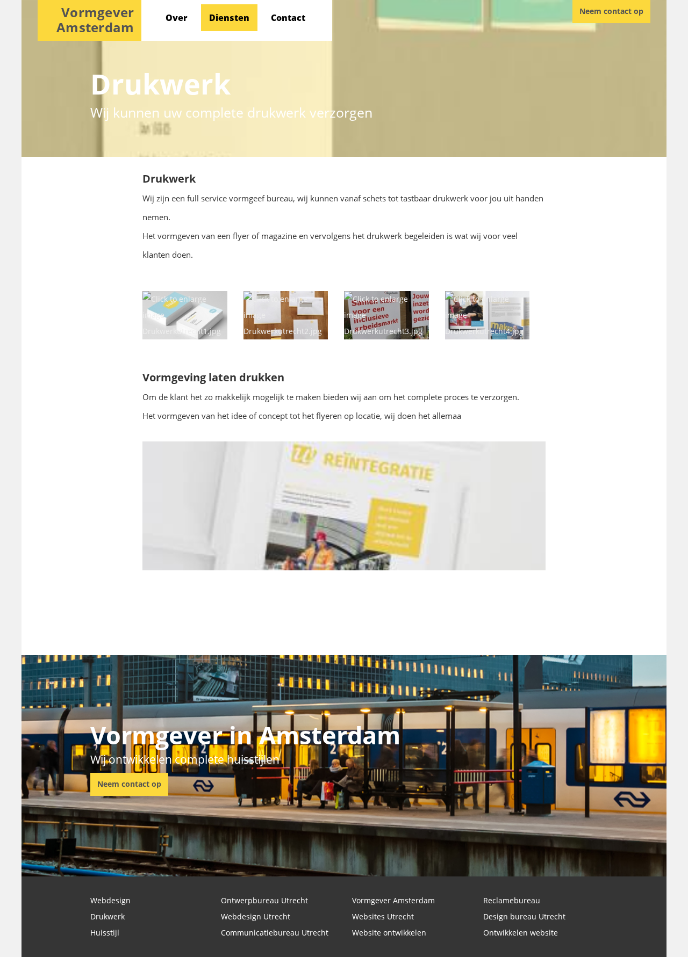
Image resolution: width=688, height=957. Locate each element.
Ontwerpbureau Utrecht (264, 900)
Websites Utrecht (383, 916)
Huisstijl (104, 932)
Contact (288, 18)
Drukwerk (107, 916)
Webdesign (110, 900)
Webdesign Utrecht (255, 916)
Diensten (229, 18)
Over (177, 18)
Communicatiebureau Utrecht (274, 932)
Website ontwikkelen (389, 932)
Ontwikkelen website (520, 932)
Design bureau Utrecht (524, 916)
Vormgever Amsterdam (393, 900)
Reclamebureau (511, 900)
